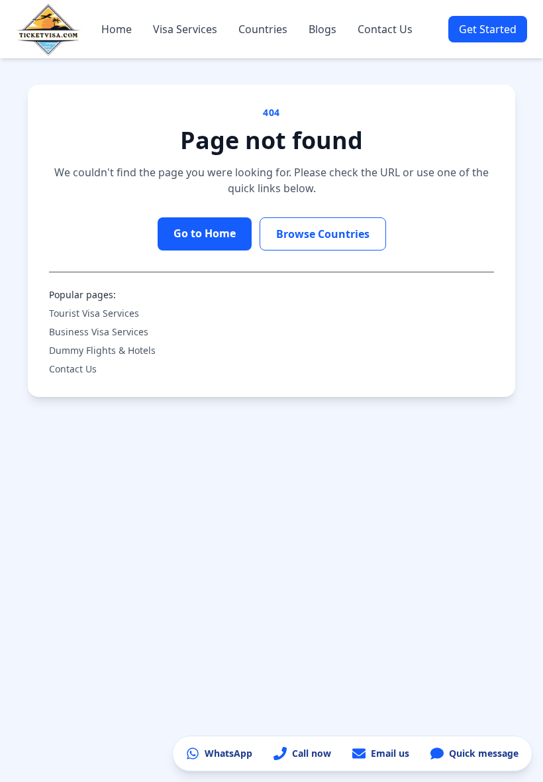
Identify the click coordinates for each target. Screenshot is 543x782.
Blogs (322, 29)
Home (116, 29)
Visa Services (185, 29)
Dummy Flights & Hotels (102, 350)
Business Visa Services (98, 331)
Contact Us (385, 29)
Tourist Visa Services (94, 313)
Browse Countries (323, 234)
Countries (262, 29)
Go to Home (204, 233)
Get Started (488, 29)
